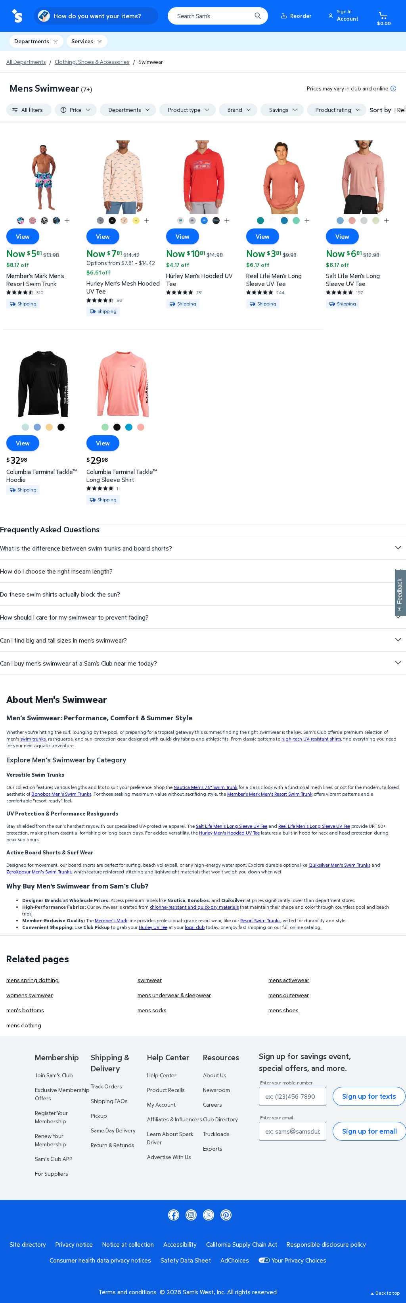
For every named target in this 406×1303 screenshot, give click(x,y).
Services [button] (82, 41)
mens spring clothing (32, 980)
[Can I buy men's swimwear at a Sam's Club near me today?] (398, 662)
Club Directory (220, 1119)
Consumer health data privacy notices (100, 1260)
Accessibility (180, 1244)
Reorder (301, 15)
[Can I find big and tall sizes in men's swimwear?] (398, 639)
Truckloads (216, 1134)
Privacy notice (74, 1244)
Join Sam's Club (54, 1075)
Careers (212, 1104)
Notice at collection (128, 1244)
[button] (344, 16)
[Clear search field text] (239, 16)
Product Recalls (166, 1090)
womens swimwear (29, 995)
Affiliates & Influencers (174, 1119)
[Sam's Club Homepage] (17, 16)
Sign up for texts (369, 1096)
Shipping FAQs (109, 1101)
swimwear (150, 980)
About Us (214, 1075)
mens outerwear (288, 995)
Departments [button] (31, 41)
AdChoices (234, 1260)
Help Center (161, 1075)
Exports (212, 1148)
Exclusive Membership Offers (62, 1094)
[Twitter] (208, 1215)
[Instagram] (191, 1215)
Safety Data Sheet (186, 1260)
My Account (161, 1104)
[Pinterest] (226, 1215)
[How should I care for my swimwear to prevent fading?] (398, 616)
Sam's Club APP (54, 1159)
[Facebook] (173, 1215)
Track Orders (106, 1086)
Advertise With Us (169, 1157)
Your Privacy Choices (299, 1260)
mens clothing (23, 1025)
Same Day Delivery (113, 1130)
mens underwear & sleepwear (174, 995)
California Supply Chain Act (241, 1244)
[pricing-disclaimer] (393, 88)
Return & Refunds (112, 1145)
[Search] (257, 16)
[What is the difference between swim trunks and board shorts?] (398, 547)
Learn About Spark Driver (170, 1138)
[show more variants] (67, 220)
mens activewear (288, 980)
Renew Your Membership (50, 1140)
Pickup (99, 1115)
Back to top (387, 1293)
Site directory (28, 1244)
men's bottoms (25, 1010)
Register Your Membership (51, 1117)
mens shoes (283, 1010)
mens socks (152, 1010)
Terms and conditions (128, 1292)
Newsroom (216, 1090)
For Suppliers (51, 1173)
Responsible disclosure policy (326, 1244)
